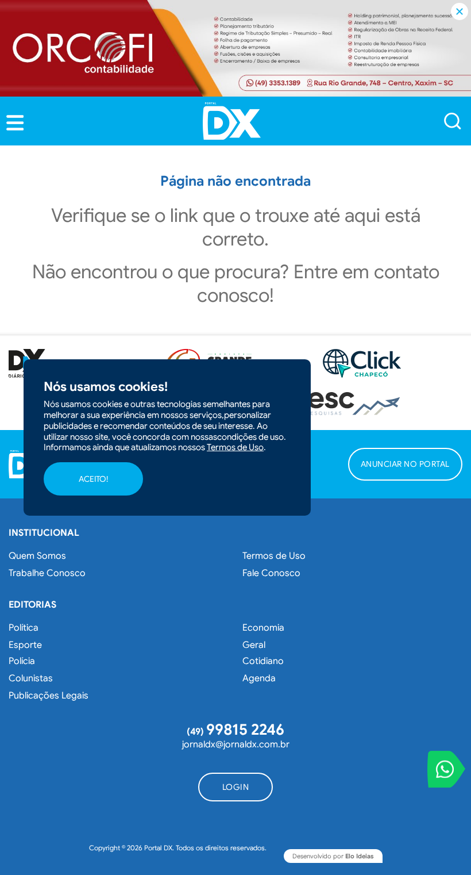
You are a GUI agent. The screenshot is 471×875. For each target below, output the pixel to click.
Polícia (22, 661)
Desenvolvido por (333, 856)
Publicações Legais (48, 695)
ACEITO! (93, 479)
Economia (263, 628)
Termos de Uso (274, 556)
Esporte (25, 645)
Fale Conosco (271, 573)
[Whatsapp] (446, 769)
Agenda (259, 678)
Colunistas (31, 678)
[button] (15, 123)
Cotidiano (263, 661)
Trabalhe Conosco (47, 573)
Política (23, 628)
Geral (253, 645)
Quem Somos (37, 556)
